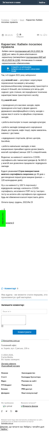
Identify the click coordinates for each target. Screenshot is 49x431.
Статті (4, 377)
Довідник (5, 393)
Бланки (4, 389)
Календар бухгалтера (31, 377)
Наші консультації (29, 393)
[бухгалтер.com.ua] (24, 8)
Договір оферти (8, 364)
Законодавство (28, 373)
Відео (3, 381)
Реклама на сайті (28, 381)
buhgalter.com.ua (7, 423)
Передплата (26, 385)
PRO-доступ (26, 389)
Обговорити (7, 223)
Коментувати (24, 332)
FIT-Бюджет (6, 385)
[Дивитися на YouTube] (17, 411)
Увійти (4, 429)
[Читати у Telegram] (7, 411)
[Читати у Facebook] (3, 411)
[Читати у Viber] (12, 411)
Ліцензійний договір (10, 366)
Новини (4, 373)
